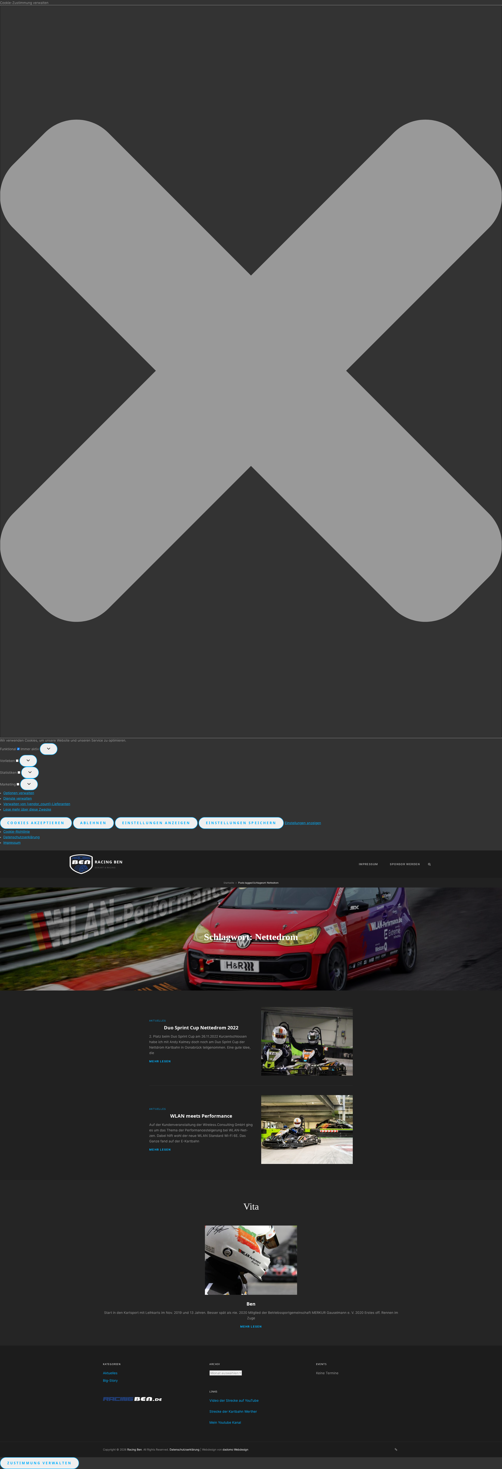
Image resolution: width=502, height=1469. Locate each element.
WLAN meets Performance (201, 1116)
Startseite (229, 882)
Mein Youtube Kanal (225, 1422)
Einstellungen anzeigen (156, 823)
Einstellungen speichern (241, 823)
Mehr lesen (160, 1061)
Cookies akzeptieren (36, 823)
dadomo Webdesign (235, 1449)
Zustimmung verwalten (39, 1463)
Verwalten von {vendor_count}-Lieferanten (36, 804)
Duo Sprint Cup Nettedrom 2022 (201, 1027)
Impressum (12, 843)
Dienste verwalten (17, 798)
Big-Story (110, 1380)
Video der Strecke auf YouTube (234, 1400)
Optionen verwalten (18, 793)
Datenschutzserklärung (21, 837)
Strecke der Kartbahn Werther (233, 1411)
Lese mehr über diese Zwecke (27, 809)
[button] (251, 371)
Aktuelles (157, 1020)
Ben (251, 1303)
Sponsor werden (405, 864)
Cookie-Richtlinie (16, 832)
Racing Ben (109, 862)
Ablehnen (93, 823)
